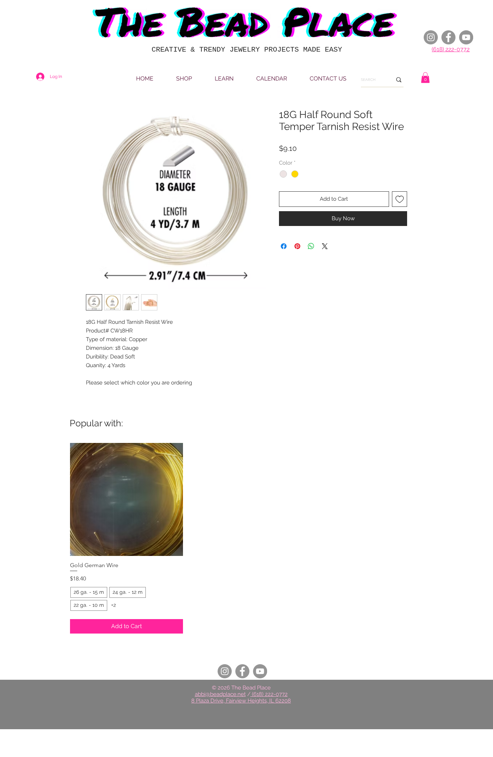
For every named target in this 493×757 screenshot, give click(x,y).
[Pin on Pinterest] (297, 246)
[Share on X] (324, 246)
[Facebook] (448, 37)
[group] (246, 538)
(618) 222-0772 (451, 49)
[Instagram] (431, 37)
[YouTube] (466, 37)
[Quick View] (126, 499)
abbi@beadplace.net (220, 694)
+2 (113, 605)
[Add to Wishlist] (399, 199)
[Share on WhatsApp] (311, 246)
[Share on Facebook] (283, 246)
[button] (425, 77)
